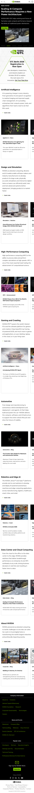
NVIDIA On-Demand (8, 735)
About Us (5, 700)
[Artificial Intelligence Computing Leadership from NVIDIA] (16, 1)
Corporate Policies (8, 789)
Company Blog (15, 724)
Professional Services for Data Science (13, 756)
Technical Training (7, 752)
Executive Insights (23, 745)
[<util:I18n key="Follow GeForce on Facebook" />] (10, 778)
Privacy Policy (10, 785)
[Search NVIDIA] (4, 1)
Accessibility (22, 787)
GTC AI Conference (19, 731)
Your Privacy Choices (21, 785)
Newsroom (5, 724)
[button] (29, 2)
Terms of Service (12, 787)
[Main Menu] (2, 2)
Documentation (19, 748)
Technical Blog (6, 728)
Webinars (16, 728)
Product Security (20, 789)
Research (18, 707)
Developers (5, 745)
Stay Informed (24, 728)
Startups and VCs (7, 748)
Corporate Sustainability (9, 710)
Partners (13, 745)
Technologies (23, 710)
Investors (12, 700)
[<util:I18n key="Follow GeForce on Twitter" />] (19, 778)
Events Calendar (7, 731)
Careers (4, 714)
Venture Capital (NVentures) (10, 703)
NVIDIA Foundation (8, 707)
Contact (28, 789)
